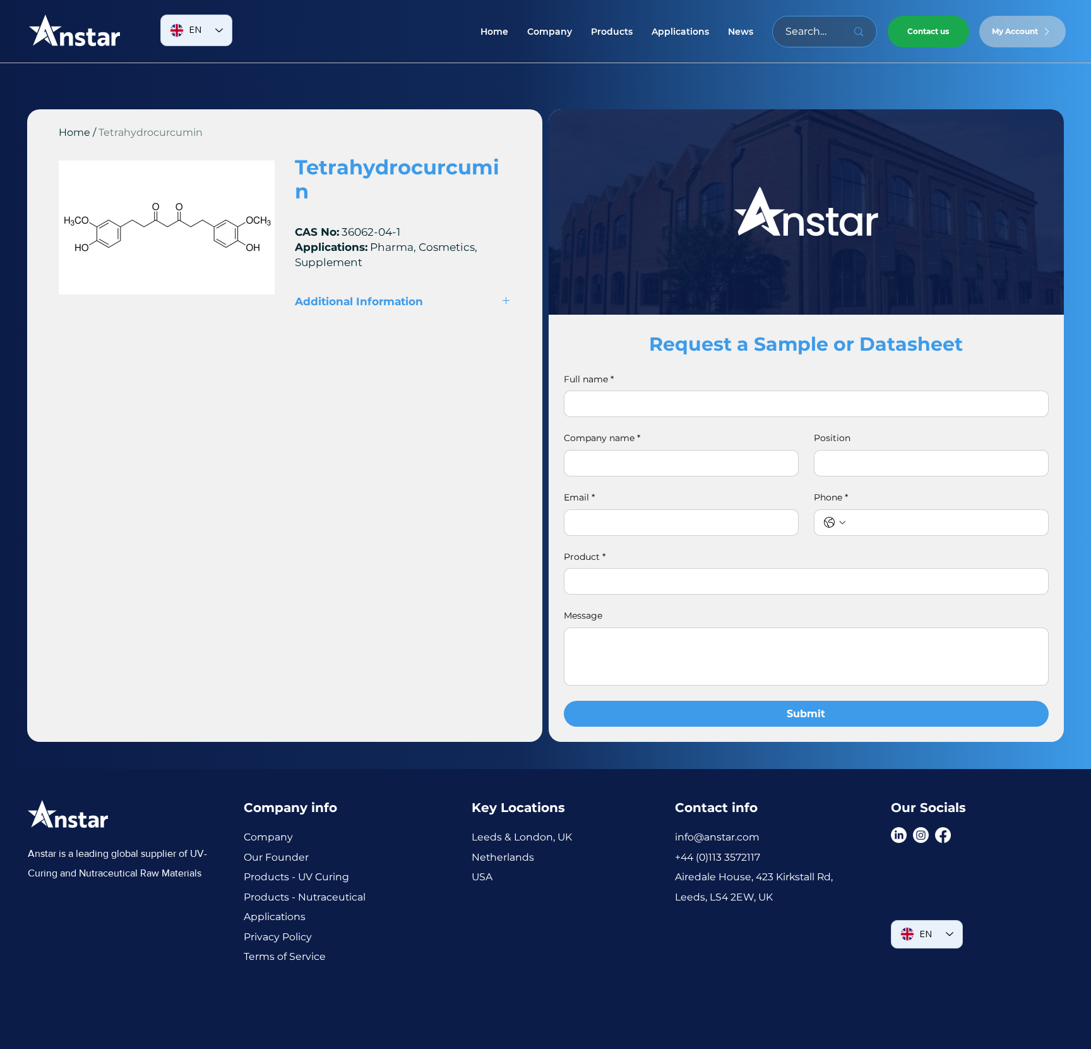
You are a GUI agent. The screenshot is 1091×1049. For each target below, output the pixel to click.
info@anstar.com (717, 837)
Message (583, 615)
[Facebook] (943, 835)
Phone (831, 497)
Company (268, 837)
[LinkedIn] (899, 835)
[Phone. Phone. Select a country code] (834, 522)
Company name (602, 438)
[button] (611, 31)
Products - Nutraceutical (305, 897)
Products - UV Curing (296, 877)
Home (74, 132)
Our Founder (277, 857)
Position (832, 438)
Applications (275, 917)
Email (579, 497)
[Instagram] (921, 835)
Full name (589, 379)
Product (584, 556)
